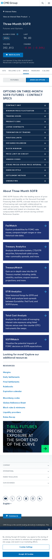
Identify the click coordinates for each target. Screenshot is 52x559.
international (8, 471)
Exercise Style (13, 170)
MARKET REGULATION (10, 477)
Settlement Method (16, 175)
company (6, 465)
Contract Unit (13, 105)
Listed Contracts (15, 127)
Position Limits (14, 138)
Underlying (12, 181)
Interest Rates (10, 12)
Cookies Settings (25, 547)
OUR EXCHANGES (9, 483)
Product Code (13, 121)
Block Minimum (14, 148)
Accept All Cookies (26, 554)
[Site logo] (9, 3)
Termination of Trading (18, 132)
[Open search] (42, 3)
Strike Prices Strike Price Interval (24, 165)
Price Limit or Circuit (17, 154)
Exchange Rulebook (16, 143)
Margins (35, 71)
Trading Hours (13, 116)
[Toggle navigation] (49, 3)
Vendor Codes (13, 159)
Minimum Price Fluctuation (20, 111)
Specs (26, 71)
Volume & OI (14, 71)
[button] (13, 55)
